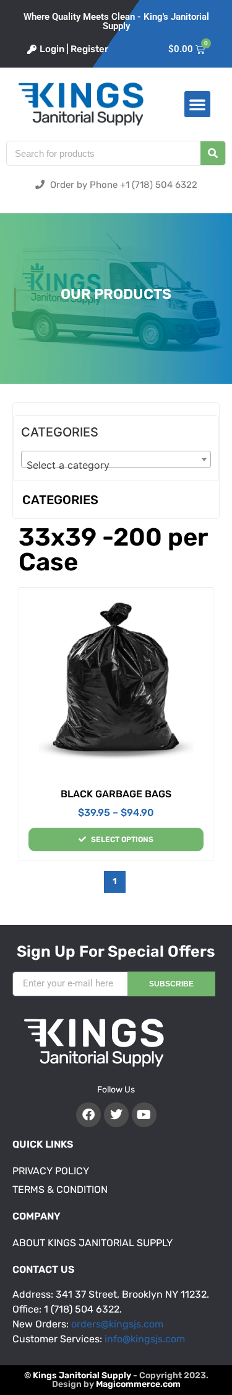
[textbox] (116, 465)
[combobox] (116, 459)
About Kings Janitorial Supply (92, 1243)
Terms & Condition (60, 1189)
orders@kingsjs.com (117, 1324)
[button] (197, 104)
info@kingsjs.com (145, 1339)
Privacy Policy (50, 1171)
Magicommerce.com (138, 1384)
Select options (122, 839)
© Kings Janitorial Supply (77, 1375)
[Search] (212, 153)
